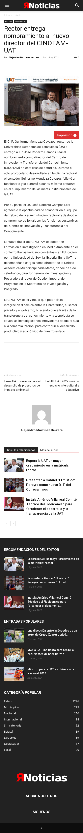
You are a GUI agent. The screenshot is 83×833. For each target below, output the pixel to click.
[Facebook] (8, 66)
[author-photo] (41, 424)
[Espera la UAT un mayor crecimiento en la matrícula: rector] (14, 465)
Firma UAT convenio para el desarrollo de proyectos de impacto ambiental (22, 385)
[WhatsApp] (36, 66)
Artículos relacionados (20, 450)
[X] (17, 66)
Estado (17, 15)
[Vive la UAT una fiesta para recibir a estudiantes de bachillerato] (14, 655)
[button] (6, 5)
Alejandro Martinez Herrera (24, 57)
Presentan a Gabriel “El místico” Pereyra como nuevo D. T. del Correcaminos (51, 484)
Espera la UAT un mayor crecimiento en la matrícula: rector (47, 465)
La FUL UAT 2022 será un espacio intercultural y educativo (62, 385)
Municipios (20, 21)
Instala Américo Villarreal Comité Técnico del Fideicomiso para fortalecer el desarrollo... (49, 601)
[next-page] (13, 523)
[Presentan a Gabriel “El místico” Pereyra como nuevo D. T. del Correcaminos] (14, 485)
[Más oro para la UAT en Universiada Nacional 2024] (14, 674)
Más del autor (49, 450)
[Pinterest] (27, 66)
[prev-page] (6, 523)
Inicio (7, 15)
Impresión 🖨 (67, 135)
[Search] (77, 5)
